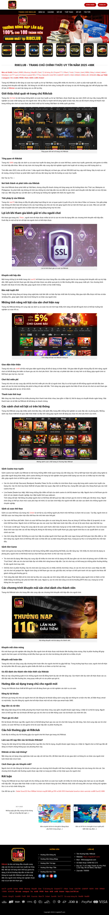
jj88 (27, 836)
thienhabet (69, 791)
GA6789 (53, 75)
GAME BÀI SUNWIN (7, 836)
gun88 (9, 889)
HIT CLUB (16, 836)
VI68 (72, 75)
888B (21, 72)
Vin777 (60, 896)
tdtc (57, 836)
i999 (63, 791)
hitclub (39, 791)
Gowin (4, 896)
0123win (23, 75)
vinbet (97, 72)
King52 (11, 896)
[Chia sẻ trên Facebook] (40, 876)
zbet (82, 72)
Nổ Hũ (59, 12)
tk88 (31, 78)
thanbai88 (32, 836)
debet (103, 72)
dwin (82, 791)
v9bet (66, 889)
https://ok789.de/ (72, 891)
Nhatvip (27, 72)
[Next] (106, 820)
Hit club (18, 891)
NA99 (67, 75)
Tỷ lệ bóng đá (47, 72)
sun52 (33, 279)
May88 (34, 72)
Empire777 (58, 72)
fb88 (11, 163)
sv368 (59, 791)
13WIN (4, 891)
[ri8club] (12, 5)
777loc (38, 75)
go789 (53, 791)
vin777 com (13, 75)
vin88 (18, 369)
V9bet (65, 72)
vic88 (16, 78)
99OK (21, 78)
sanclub (87, 791)
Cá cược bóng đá (70, 896)
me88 (37, 836)
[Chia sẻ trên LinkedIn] (55, 876)
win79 (4, 889)
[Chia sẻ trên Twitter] (43, 876)
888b (87, 72)
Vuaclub (34, 896)
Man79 (41, 896)
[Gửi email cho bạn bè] (47, 876)
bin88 (66, 836)
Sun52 (98, 791)
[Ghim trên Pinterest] (51, 876)
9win (26, 78)
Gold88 (18, 896)
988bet (33, 791)
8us (29, 791)
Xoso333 (24, 791)
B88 (28, 896)
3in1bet (12, 98)
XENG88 (93, 75)
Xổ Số (78, 12)
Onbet (32, 513)
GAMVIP (60, 75)
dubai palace (44, 836)
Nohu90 (46, 75)
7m (11, 78)
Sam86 (53, 896)
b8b (53, 836)
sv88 (36, 78)
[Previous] (2, 820)
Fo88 (24, 896)
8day (92, 72)
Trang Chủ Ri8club (27, 12)
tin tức (87, 12)
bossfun (77, 791)
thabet (41, 78)
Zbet (39, 72)
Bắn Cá (42, 12)
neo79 (12, 202)
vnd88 (93, 791)
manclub (61, 836)
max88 (71, 836)
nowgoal (5, 78)
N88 (49, 791)
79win (21, 218)
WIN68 (77, 75)
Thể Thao (69, 12)
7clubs (77, 72)
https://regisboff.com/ (91, 857)
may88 (44, 791)
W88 (103, 791)
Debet (15, 72)
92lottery (5, 75)
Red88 (80, 896)
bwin (50, 836)
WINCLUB (85, 75)
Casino (51, 12)
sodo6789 (31, 75)
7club (71, 72)
